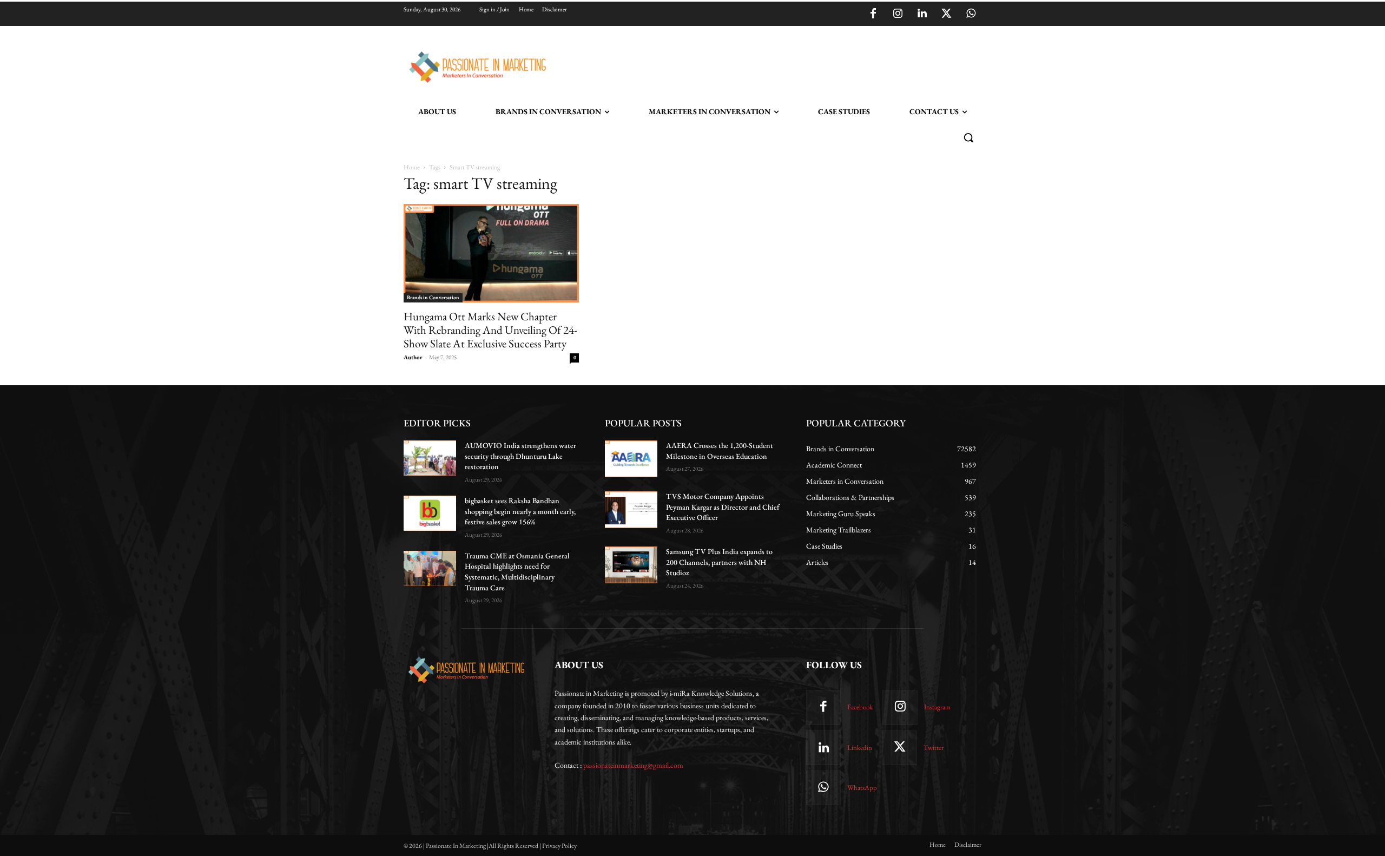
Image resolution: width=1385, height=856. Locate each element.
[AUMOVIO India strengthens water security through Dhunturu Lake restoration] (430, 458)
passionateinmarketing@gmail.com (633, 765)
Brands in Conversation (433, 297)
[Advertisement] (748, 65)
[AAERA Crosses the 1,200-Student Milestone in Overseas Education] (631, 458)
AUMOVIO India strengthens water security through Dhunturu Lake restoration (520, 455)
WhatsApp (862, 787)
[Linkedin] (922, 14)
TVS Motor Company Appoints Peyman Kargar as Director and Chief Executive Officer (723, 506)
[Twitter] (946, 14)
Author (413, 357)
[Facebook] (873, 14)
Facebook (860, 707)
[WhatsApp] (970, 14)
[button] (968, 137)
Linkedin (859, 747)
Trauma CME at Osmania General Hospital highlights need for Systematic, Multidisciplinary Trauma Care (517, 571)
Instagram (937, 707)
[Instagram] (897, 14)
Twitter (934, 747)
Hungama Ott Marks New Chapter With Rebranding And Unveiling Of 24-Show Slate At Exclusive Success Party (490, 330)
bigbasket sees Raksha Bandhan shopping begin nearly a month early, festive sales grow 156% (520, 511)
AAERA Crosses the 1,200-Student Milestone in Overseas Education (719, 450)
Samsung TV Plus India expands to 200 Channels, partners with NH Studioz (719, 561)
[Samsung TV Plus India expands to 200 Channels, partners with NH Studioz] (631, 564)
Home (412, 167)
